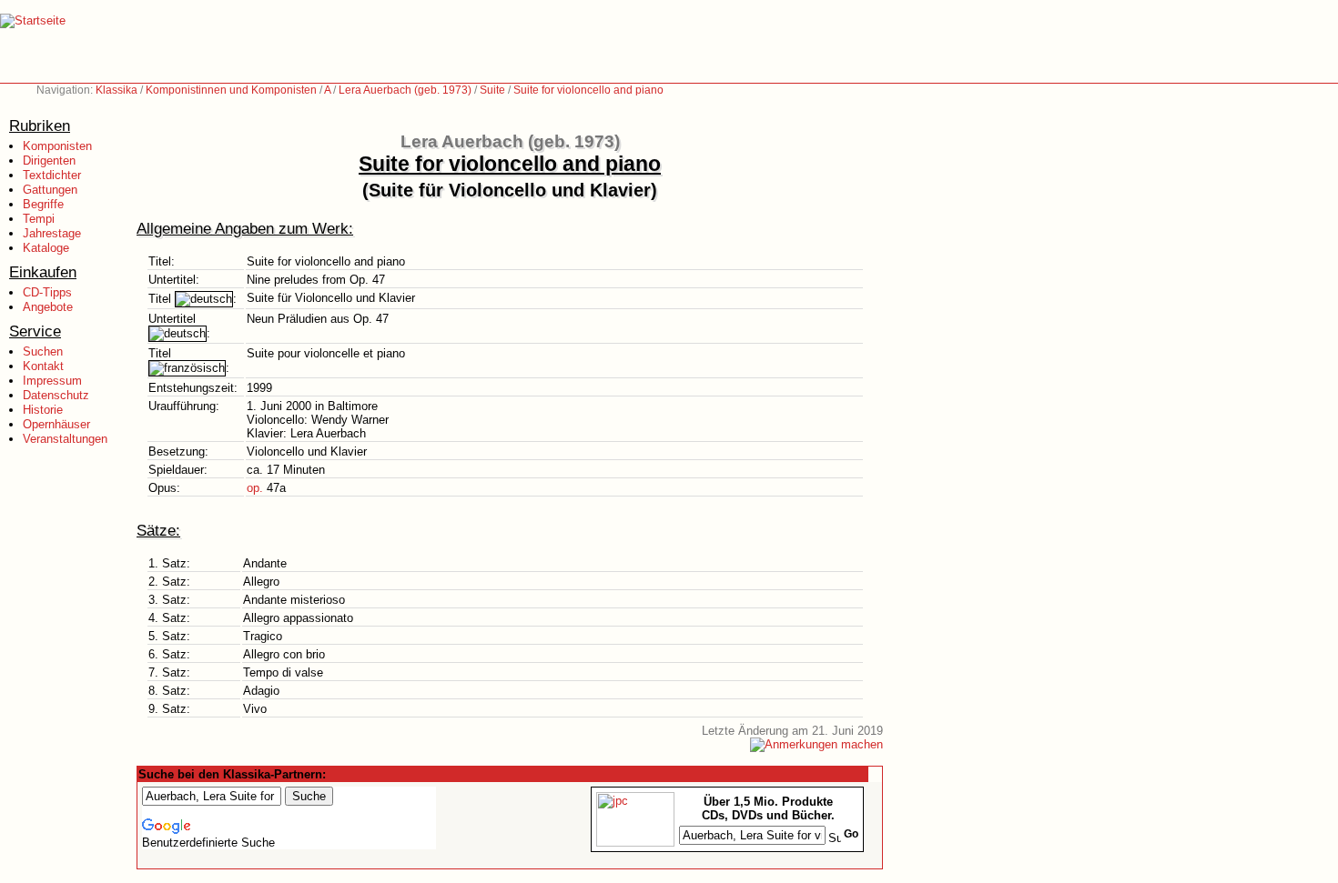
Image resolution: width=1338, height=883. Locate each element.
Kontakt (43, 366)
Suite (492, 90)
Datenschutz (56, 395)
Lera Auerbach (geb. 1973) (405, 90)
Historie (43, 409)
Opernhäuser (56, 424)
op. (255, 488)
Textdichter (52, 175)
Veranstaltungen (65, 439)
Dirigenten (49, 160)
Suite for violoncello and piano (588, 90)
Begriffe (43, 204)
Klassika (116, 90)
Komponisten (57, 146)
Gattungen (50, 189)
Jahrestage (52, 233)
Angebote (48, 307)
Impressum (52, 380)
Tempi (39, 219)
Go (851, 834)
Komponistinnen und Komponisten (231, 90)
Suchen (43, 351)
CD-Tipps (47, 292)
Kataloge (46, 248)
